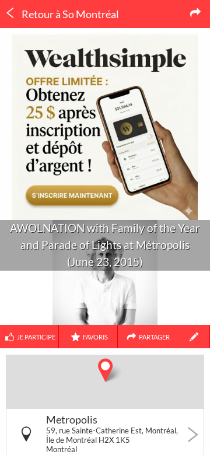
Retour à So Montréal (69, 14)
